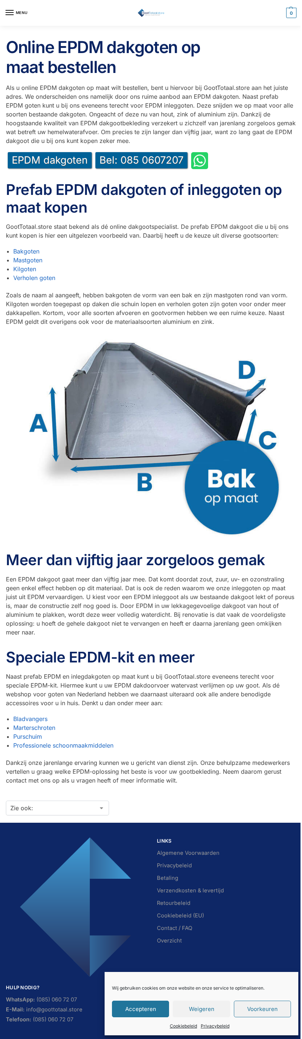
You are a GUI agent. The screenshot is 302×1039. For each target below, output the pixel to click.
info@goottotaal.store (44, 1009)
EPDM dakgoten (50, 160)
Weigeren (201, 1008)
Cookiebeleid (183, 1026)
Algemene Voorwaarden (188, 853)
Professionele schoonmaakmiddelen (63, 745)
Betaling (167, 878)
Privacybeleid (215, 1026)
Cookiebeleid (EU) (180, 915)
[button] (290, 13)
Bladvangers (30, 719)
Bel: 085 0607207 (141, 160)
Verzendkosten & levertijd (190, 890)
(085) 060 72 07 (41, 999)
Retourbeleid (173, 903)
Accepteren (140, 1008)
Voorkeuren (262, 1008)
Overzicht (169, 940)
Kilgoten (24, 269)
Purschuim (27, 736)
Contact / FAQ (174, 928)
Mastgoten (27, 260)
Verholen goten (34, 277)
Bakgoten (26, 251)
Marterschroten (34, 727)
